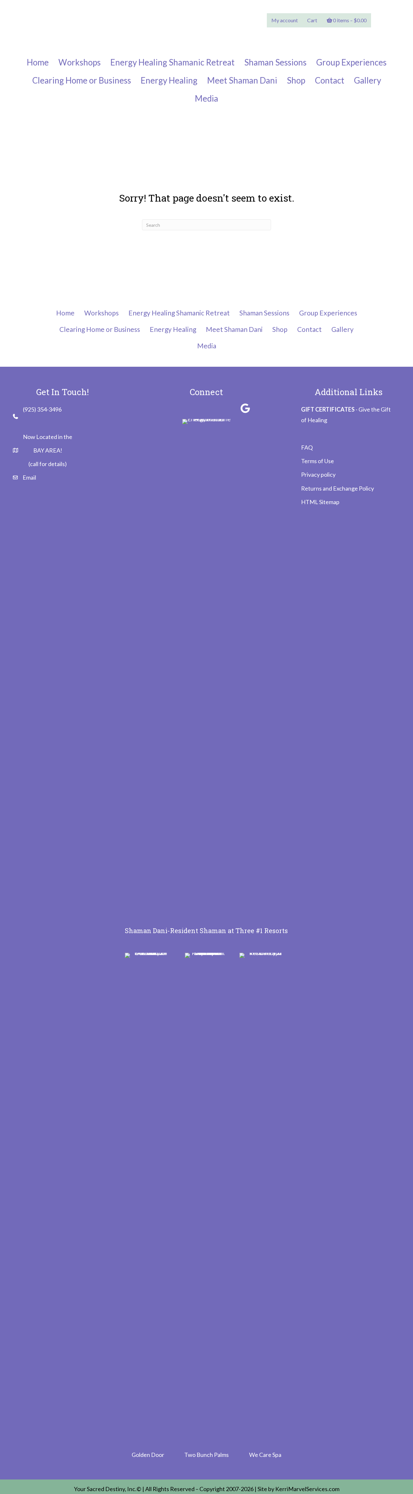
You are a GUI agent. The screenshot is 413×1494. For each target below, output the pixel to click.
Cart (312, 20)
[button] (167, 408)
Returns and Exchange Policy (337, 488)
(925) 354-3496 (42, 409)
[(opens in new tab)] (148, 1194)
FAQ (307, 447)
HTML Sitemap (320, 501)
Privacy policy (318, 474)
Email (29, 477)
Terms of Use (317, 460)
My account (284, 20)
